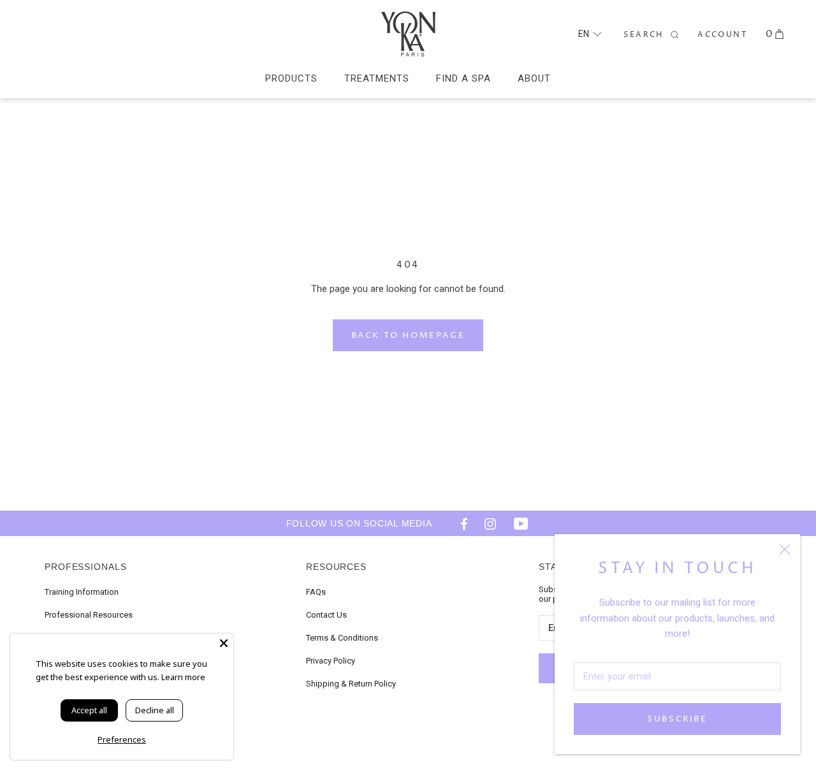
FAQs (316, 592)
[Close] (784, 549)
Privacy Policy (330, 660)
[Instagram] (490, 523)
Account (722, 34)
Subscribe (677, 719)
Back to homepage (408, 335)
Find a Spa (463, 78)
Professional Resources (89, 615)
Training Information (82, 592)
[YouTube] (521, 523)
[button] (589, 34)
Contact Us (326, 615)
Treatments (376, 78)
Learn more (183, 677)
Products (291, 78)
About (534, 78)
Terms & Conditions (342, 638)
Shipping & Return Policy (351, 683)
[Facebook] (460, 523)
